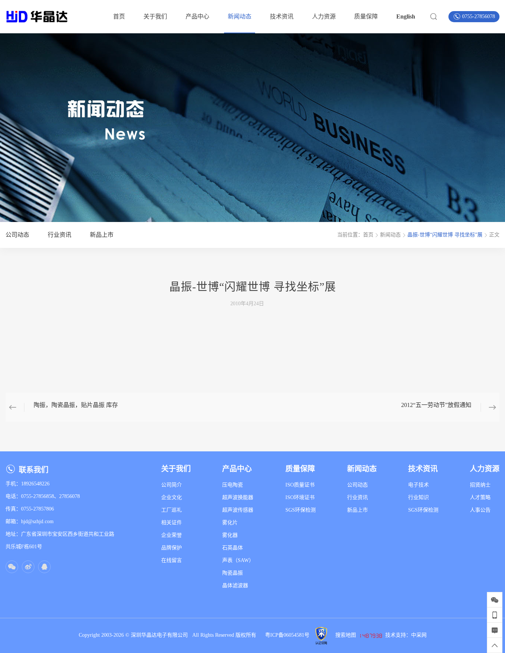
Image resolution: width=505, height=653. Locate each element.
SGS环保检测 (300, 510)
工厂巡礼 (171, 510)
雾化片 (230, 522)
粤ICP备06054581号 (287, 635)
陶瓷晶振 (232, 573)
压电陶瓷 (232, 485)
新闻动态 (390, 235)
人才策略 (480, 497)
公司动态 (357, 485)
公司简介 (171, 485)
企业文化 (171, 497)
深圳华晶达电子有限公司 (161, 635)
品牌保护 (171, 548)
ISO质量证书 (300, 485)
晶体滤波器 (235, 585)
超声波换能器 (237, 497)
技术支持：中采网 (406, 635)
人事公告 (480, 510)
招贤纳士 (480, 485)
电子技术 (418, 485)
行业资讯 (357, 497)
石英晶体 (232, 548)
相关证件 (171, 522)
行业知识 (418, 497)
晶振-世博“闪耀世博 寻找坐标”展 (444, 235)
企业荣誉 (171, 535)
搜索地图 (345, 635)
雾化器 (230, 535)
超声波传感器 (237, 510)
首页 (368, 235)
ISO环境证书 (300, 497)
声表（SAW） (238, 560)
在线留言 (171, 560)
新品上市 (357, 510)
